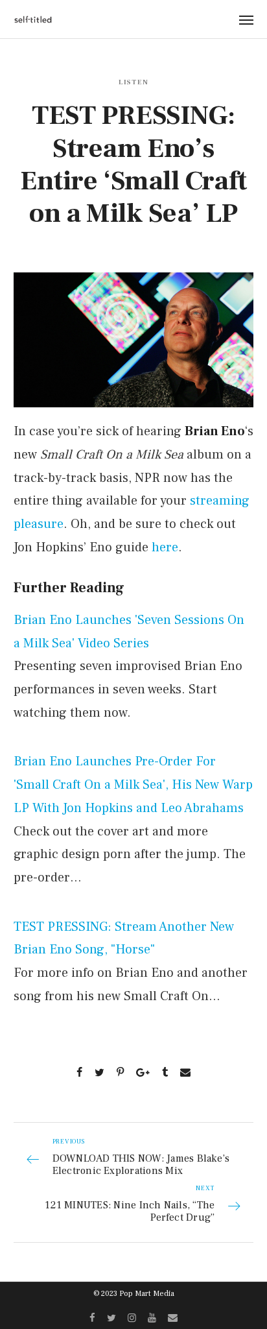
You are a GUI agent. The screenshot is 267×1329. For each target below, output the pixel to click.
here (165, 547)
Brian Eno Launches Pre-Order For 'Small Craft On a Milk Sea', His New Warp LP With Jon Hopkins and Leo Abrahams (133, 784)
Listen (134, 82)
